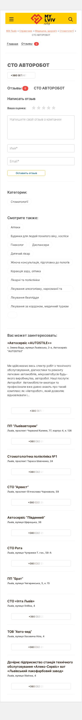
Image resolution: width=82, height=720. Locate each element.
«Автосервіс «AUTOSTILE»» (29, 343)
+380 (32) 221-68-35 (41, 441)
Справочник (25, 31)
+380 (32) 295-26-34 (41, 532)
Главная (12, 43)
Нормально (41, 108)
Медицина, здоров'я (46, 31)
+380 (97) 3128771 (41, 410)
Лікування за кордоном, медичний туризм (40, 306)
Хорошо (46, 108)
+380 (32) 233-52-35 (41, 647)
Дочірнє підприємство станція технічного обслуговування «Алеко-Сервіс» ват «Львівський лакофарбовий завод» (40, 666)
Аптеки (15, 227)
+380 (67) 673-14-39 (23, 75)
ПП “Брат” (15, 579)
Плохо (36, 108)
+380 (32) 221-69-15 (41, 616)
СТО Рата (14, 548)
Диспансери (40, 244)
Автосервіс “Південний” (26, 517)
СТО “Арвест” (18, 487)
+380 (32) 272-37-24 (41, 471)
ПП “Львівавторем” (22, 426)
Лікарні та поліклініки (25, 280)
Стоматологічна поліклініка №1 (32, 456)
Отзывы (26, 43)
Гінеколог (17, 244)
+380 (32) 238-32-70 (41, 563)
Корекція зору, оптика (26, 271)
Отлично (51, 108)
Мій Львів (11, 31)
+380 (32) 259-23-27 (41, 686)
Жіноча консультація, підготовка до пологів (40, 262)
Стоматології (67, 31)
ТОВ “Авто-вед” (19, 632)
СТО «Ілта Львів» (21, 601)
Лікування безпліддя (25, 297)
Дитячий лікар (20, 253)
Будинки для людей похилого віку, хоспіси (39, 236)
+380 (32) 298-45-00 (41, 502)
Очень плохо (31, 108)
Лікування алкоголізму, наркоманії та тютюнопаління (36, 289)
